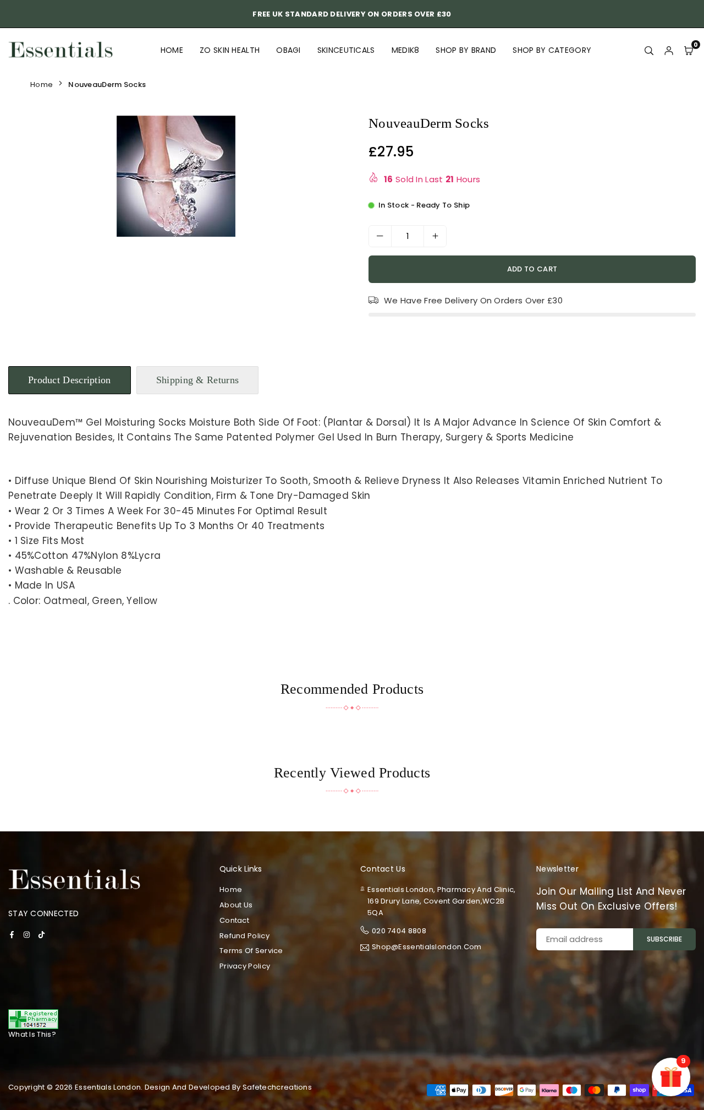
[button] (326, 178)
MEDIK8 (406, 50)
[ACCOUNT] (669, 50)
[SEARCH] (649, 50)
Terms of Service (251, 950)
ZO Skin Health (230, 50)
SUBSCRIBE (664, 939)
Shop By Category (552, 50)
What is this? (32, 1034)
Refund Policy (244, 936)
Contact (234, 920)
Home (172, 50)
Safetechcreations (277, 1087)
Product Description (69, 379)
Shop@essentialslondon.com (427, 947)
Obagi (288, 50)
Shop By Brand (466, 50)
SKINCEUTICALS (346, 50)
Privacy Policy (244, 966)
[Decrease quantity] (380, 236)
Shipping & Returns (197, 379)
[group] (176, 176)
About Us (235, 905)
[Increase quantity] (435, 236)
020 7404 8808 (399, 931)
